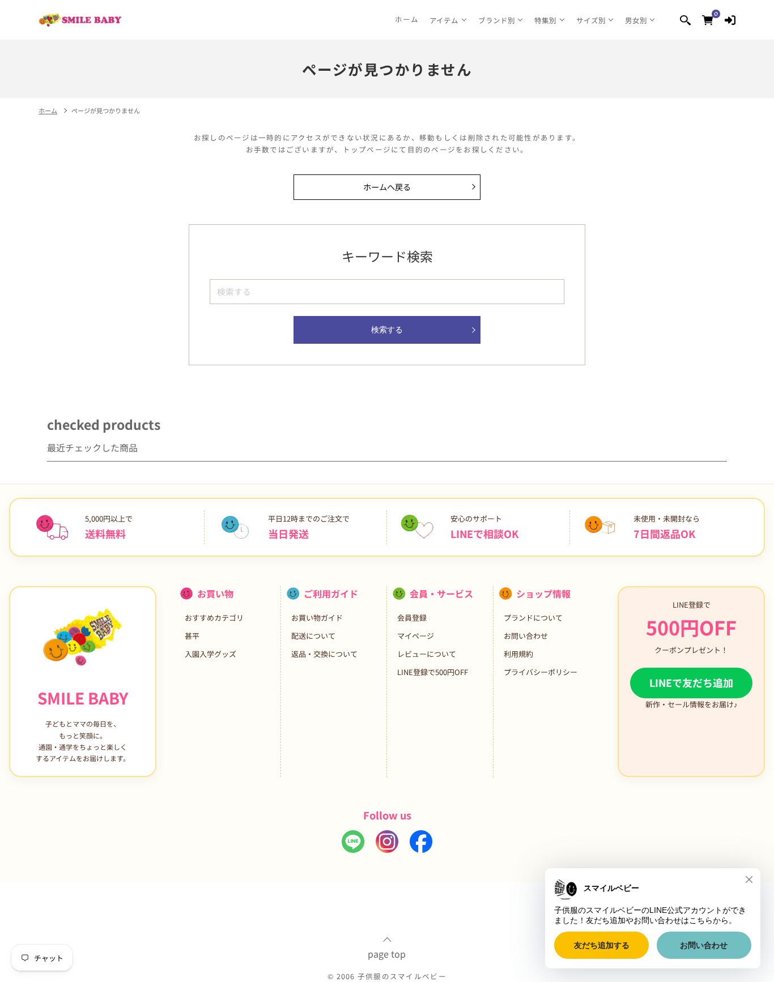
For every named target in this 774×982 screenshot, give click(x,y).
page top (387, 952)
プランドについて (533, 617)
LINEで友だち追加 (691, 682)
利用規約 (518, 653)
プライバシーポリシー (540, 672)
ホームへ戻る (387, 187)
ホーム (407, 19)
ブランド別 (496, 20)
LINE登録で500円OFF (432, 672)
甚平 (192, 635)
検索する (387, 329)
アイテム (443, 20)
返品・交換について (324, 653)
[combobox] (387, 291)
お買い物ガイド (317, 617)
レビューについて (426, 653)
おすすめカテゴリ (214, 617)
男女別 (636, 20)
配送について (313, 635)
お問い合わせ (526, 635)
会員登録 (412, 617)
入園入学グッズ (210, 653)
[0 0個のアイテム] (707, 19)
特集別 (545, 20)
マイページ (415, 635)
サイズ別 (591, 20)
